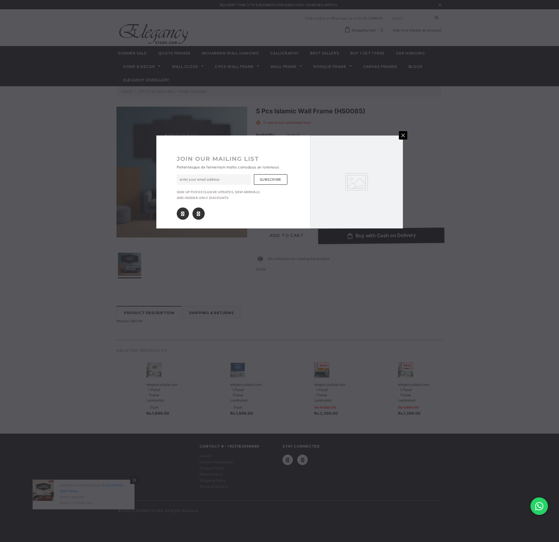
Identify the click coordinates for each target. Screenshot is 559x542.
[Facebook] (182, 214)
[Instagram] (198, 214)
